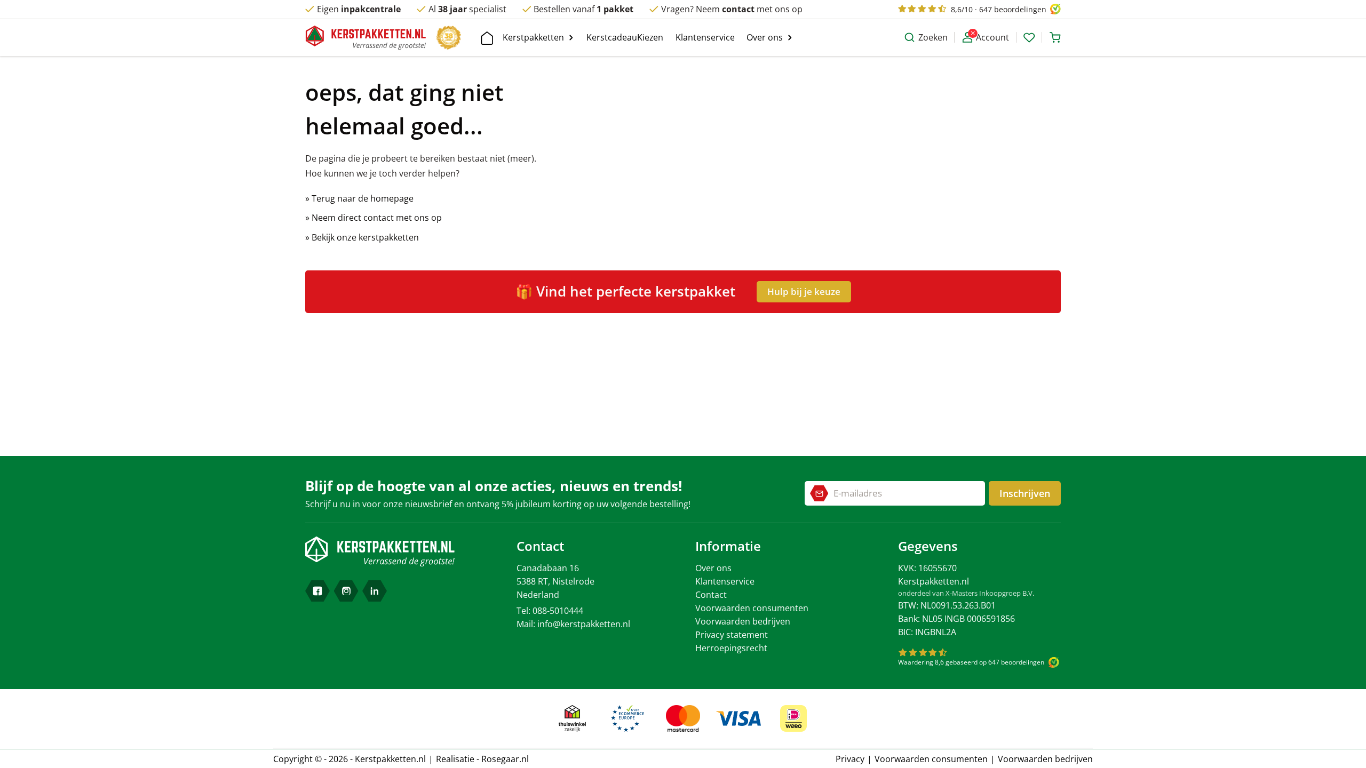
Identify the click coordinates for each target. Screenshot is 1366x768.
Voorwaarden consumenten (751, 608)
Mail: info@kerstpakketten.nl (573, 624)
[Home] (485, 37)
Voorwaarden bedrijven (742, 621)
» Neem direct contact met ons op (373, 217)
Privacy (850, 759)
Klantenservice (725, 581)
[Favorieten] (1029, 37)
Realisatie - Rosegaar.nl (482, 759)
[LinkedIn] (374, 591)
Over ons (713, 568)
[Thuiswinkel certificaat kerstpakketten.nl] (572, 718)
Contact (711, 595)
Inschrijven (1024, 493)
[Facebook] (317, 591)
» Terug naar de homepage (359, 198)
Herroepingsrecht (731, 648)
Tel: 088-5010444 (550, 611)
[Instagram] (346, 591)
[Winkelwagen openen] (1053, 37)
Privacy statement (731, 635)
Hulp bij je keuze (803, 291)
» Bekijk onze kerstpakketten (362, 237)
